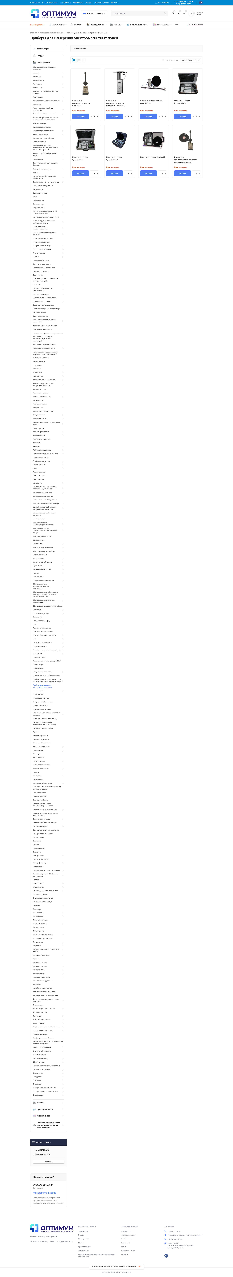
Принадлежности (84, 1247)
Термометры (83, 1231)
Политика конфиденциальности (61, 1241)
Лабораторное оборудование (51, 33)
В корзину (81, 117)
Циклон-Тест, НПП (43, 1154)
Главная (33, 33)
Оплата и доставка (128, 1235)
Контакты (125, 1254)
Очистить (48, 1162)
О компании (125, 1231)
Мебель (81, 1243)
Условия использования (38, 1241)
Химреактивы (83, 1251)
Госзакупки (125, 1243)
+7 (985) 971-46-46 (183, 2)
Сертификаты (126, 1239)
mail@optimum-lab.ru (44, 1192)
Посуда (81, 1235)
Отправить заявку (128, 1251)
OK (139, 1267)
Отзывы (124, 1247)
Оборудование (83, 1239)
